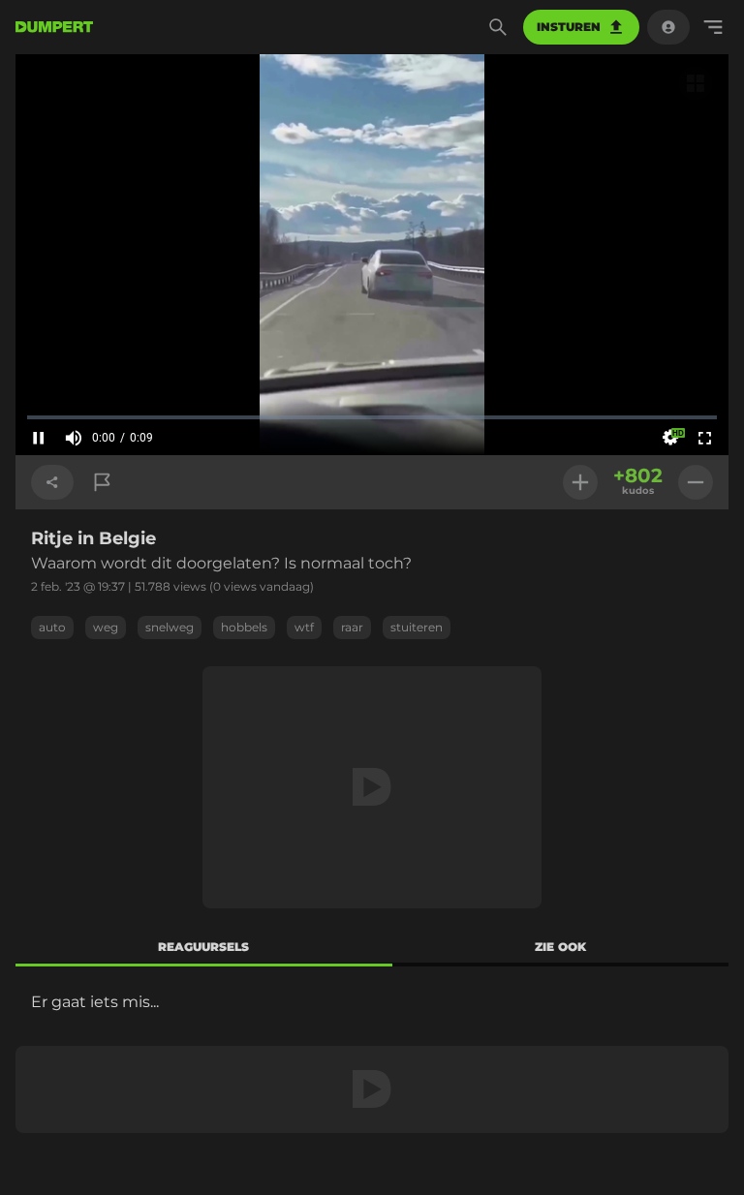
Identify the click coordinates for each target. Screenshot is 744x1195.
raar (352, 627)
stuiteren (416, 627)
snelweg (169, 627)
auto (52, 627)
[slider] (372, 417)
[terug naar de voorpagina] (54, 27)
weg (105, 627)
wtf (304, 627)
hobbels (244, 627)
